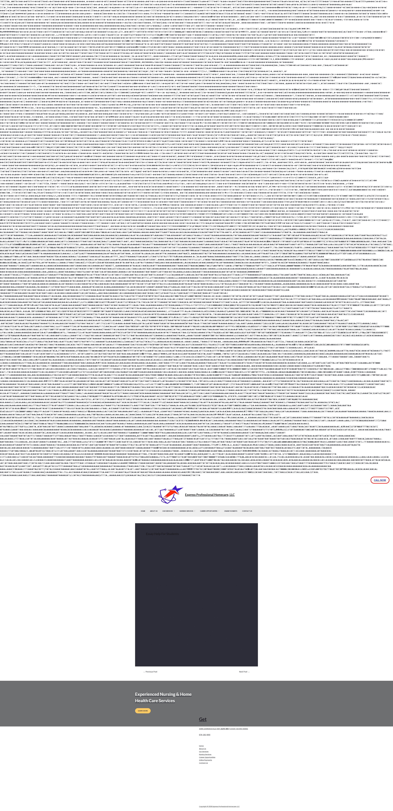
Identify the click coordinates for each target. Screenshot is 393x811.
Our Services (167, 511)
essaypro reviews (202, 544)
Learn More (143, 711)
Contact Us (247, 511)
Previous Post (150, 672)
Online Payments (230, 511)
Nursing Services (186, 511)
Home (143, 511)
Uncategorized (153, 538)
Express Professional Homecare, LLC (210, 494)
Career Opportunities (208, 511)
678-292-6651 (204, 735)
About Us (154, 511)
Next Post (244, 672)
